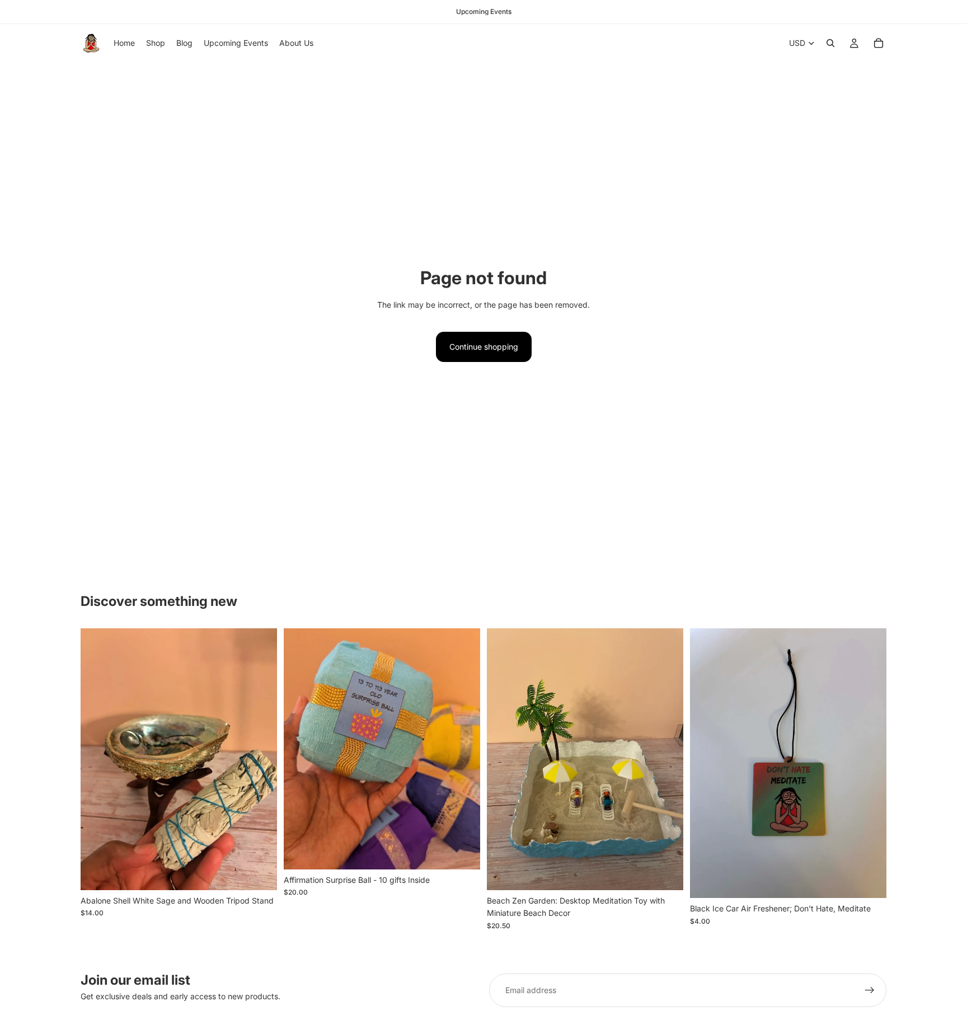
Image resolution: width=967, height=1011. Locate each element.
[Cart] (878, 43)
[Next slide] (260, 759)
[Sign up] (869, 990)
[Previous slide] (97, 759)
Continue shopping (483, 346)
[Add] (260, 873)
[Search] (830, 43)
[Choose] (463, 852)
